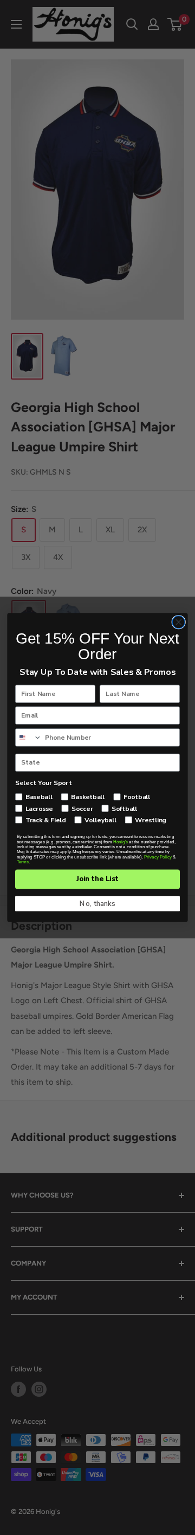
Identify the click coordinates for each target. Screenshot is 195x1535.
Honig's (120, 842)
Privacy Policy (158, 857)
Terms (23, 862)
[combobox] (29, 737)
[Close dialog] (178, 622)
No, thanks (97, 904)
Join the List (97, 879)
